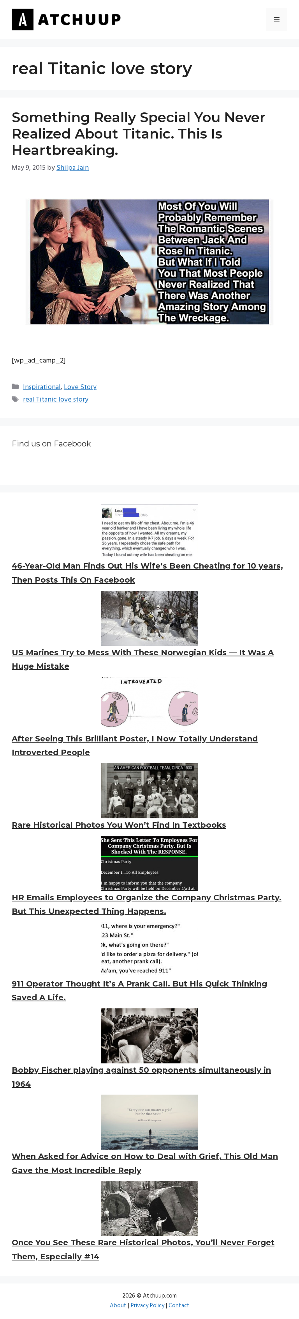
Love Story (80, 387)
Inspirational (42, 387)
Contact (179, 1305)
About (118, 1305)
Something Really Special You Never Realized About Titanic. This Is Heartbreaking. (139, 133)
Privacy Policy (147, 1305)
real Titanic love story (55, 399)
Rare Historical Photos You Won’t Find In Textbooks (119, 825)
